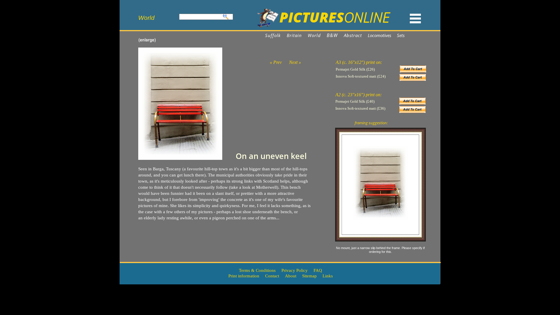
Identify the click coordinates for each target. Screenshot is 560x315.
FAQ (318, 270)
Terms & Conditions (257, 270)
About (290, 276)
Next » (295, 62)
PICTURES (311, 17)
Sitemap (309, 276)
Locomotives (380, 35)
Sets (401, 35)
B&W (332, 35)
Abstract (353, 35)
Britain (294, 35)
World (314, 35)
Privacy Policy (294, 270)
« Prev (276, 62)
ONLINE (367, 17)
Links (328, 276)
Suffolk (273, 35)
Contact (272, 276)
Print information (243, 276)
